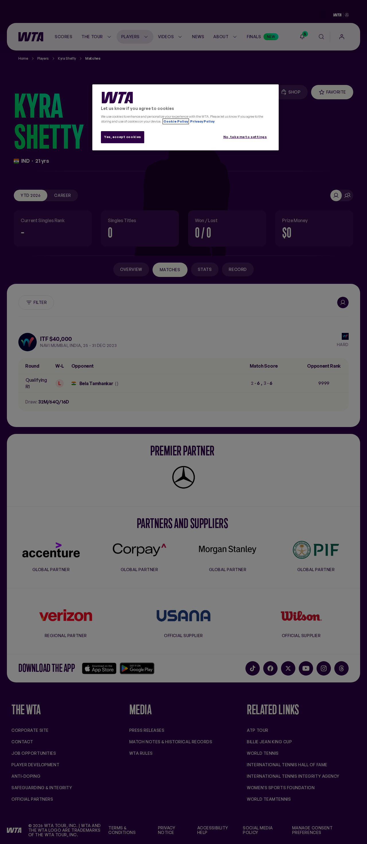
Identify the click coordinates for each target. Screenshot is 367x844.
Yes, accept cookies (122, 137)
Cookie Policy (175, 121)
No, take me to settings (245, 137)
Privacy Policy (202, 121)
